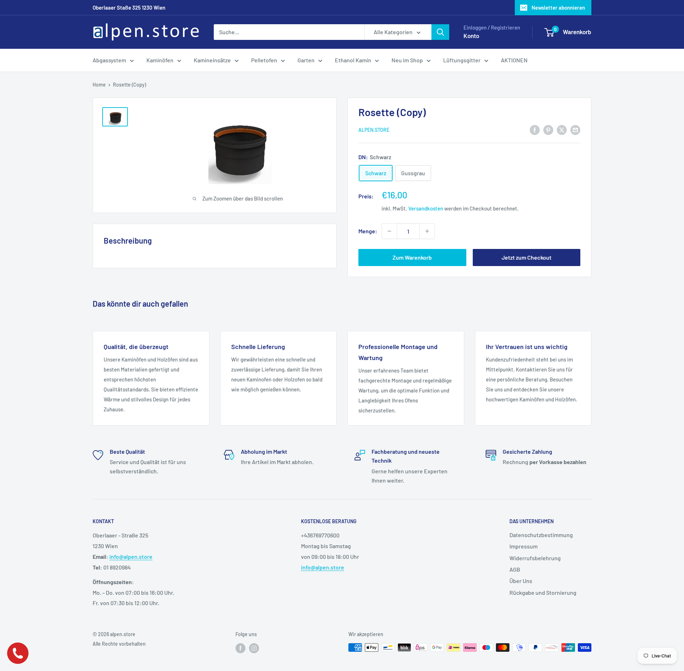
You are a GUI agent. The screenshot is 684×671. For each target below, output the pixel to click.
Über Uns (520, 580)
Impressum (523, 546)
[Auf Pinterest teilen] (548, 129)
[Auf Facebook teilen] (535, 129)
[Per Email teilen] (575, 129)
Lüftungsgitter (462, 60)
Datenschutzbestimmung (541, 534)
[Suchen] (440, 32)
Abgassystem (109, 60)
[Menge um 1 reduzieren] (389, 231)
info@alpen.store (130, 556)
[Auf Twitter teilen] (562, 129)
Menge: (367, 231)
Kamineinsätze (212, 60)
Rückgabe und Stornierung (542, 592)
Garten (306, 60)
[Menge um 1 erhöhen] (427, 231)
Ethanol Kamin (353, 60)
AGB (514, 569)
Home (99, 85)
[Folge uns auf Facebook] (240, 648)
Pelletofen (264, 60)
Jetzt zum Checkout (526, 257)
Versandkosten (425, 208)
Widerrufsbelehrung (535, 558)
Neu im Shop (407, 60)
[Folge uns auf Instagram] (254, 648)
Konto (471, 35)
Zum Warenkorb (412, 257)
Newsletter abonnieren (558, 7)
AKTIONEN (514, 60)
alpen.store (373, 130)
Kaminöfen (159, 60)
